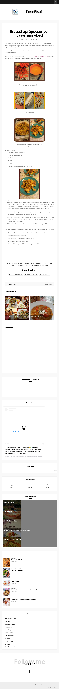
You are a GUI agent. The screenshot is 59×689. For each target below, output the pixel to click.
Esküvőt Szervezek (10, 647)
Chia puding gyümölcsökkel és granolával (23, 599)
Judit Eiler (7, 456)
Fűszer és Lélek (9, 641)
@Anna (12, 487)
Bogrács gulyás (9, 502)
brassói (31, 27)
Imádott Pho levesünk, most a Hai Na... (16, 317)
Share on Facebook (16, 274)
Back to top (52, 687)
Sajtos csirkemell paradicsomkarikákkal (17, 530)
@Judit (47, 487)
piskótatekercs (44, 56)
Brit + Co (7, 644)
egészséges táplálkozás (41, 263)
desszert (27, 263)
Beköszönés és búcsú (11, 521)
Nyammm (7, 638)
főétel (50, 263)
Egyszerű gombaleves (37, 316)
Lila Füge (7, 621)
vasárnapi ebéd (44, 265)
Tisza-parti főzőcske (17, 570)
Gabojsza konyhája (10, 624)
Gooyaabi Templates (33, 684)
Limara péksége (9, 632)
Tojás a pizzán (8, 512)
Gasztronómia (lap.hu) (10, 618)
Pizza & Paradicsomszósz (12, 539)
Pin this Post (45, 274)
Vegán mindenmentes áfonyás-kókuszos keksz (25, 590)
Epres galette (15, 581)
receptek (27, 265)
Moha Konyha (8, 630)
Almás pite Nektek (16, 560)
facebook (30, 487)
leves (13, 265)
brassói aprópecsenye (18, 263)
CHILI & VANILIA (9, 635)
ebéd (32, 263)
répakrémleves (34, 56)
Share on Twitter (32, 274)
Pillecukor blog (9, 627)
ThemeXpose (16, 684)
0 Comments (34, 39)
